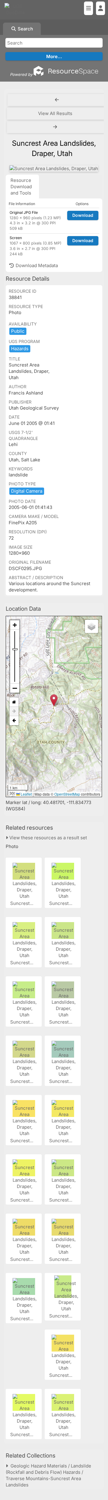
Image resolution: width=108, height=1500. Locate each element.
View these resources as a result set (47, 837)
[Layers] (91, 626)
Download (82, 215)
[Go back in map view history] (14, 720)
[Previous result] (57, 100)
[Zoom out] (14, 688)
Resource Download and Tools (21, 186)
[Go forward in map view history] (14, 711)
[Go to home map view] (14, 702)
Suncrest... (22, 903)
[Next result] (56, 127)
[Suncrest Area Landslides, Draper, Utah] (54, 168)
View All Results (55, 113)
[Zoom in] (14, 625)
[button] (54, 700)
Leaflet (26, 794)
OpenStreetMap (67, 794)
